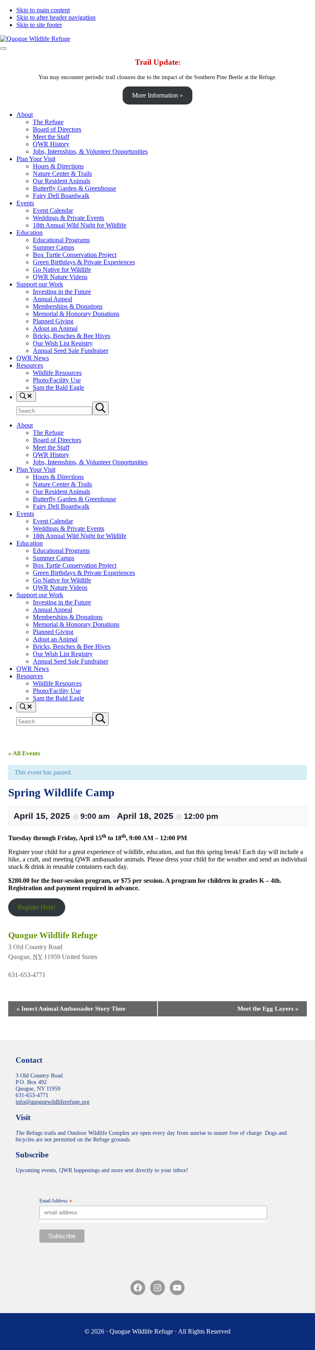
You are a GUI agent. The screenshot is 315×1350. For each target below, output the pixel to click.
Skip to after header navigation (56, 17)
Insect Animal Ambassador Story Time (71, 1008)
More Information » (157, 95)
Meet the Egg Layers (268, 1008)
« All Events (24, 753)
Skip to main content (43, 10)
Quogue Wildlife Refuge (52, 935)
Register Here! (36, 907)
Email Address (56, 1201)
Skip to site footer (39, 24)
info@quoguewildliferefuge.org (52, 1102)
